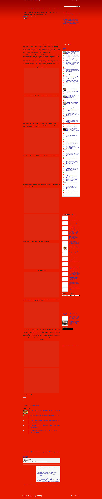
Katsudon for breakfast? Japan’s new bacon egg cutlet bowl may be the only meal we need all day (74, 247)
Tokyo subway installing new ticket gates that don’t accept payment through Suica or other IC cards (72, 125)
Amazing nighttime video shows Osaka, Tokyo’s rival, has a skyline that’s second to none (52, 452)
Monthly (64, 48)
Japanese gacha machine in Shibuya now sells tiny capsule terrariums (72, 110)
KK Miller (24, 16)
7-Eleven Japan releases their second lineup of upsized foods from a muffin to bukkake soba (74, 317)
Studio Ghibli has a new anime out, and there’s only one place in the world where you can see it (72, 169)
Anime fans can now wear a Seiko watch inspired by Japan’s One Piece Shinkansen (72, 56)
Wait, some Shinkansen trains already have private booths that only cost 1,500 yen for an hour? (71, 17)
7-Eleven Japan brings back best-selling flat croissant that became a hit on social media (72, 114)
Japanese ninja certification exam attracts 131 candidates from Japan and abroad (72, 187)
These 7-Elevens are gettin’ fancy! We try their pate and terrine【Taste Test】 (73, 278)
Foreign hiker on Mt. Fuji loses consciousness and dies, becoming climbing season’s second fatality (47, 473)
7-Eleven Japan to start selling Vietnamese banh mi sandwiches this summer (74, 263)
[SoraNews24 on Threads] (68, 0)
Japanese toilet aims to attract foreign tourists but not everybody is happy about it (72, 154)
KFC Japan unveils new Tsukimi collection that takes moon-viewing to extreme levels (71, 23)
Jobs (79, 8)
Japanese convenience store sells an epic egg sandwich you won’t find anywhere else (74, 232)
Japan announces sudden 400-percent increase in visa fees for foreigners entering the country (72, 162)
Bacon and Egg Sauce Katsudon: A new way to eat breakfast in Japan (73, 237)
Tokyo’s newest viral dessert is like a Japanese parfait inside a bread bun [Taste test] (72, 158)
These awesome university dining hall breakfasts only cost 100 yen (74, 283)
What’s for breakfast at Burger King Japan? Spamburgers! (74, 216)
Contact (69, 345)
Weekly (64, 47)
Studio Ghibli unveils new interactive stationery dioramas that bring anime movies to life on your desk (72, 81)
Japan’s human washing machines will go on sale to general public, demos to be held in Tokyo (72, 166)
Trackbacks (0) (25, 456)
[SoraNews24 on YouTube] (70, 0)
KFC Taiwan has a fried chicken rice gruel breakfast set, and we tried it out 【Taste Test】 (74, 268)
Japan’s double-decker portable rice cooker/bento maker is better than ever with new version (71, 14)
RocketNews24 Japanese (76, 0)
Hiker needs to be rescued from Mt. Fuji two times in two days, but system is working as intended (72, 77)
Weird (72, 8)
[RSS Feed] (71, 0)
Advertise (24, 496)
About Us (63, 345)
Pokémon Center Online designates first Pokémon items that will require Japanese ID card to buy (72, 143)
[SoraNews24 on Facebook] (65, 0)
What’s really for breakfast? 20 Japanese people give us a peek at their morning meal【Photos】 (74, 273)
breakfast (32, 405)
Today (64, 45)
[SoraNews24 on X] (69, 0)
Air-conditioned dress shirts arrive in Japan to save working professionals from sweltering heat (72, 133)
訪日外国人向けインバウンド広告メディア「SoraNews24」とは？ (69, 314)
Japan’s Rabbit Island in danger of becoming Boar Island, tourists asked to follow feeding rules (72, 107)
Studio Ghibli (76, 8)
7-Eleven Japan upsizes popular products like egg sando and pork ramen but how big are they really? (74, 223)
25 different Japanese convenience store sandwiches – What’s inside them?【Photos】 (74, 242)
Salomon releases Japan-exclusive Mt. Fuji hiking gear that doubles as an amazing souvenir (72, 191)
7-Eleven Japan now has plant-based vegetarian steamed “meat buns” (74, 288)
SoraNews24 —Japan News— (34, 4)
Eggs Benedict (36, 405)
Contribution (74, 345)
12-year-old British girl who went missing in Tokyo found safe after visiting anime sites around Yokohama (72, 89)
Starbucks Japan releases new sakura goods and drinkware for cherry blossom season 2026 (72, 176)
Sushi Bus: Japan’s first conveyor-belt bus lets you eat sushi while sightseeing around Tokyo (72, 52)
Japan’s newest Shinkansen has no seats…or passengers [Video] (72, 180)
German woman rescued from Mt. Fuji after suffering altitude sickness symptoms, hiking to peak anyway (47, 478)
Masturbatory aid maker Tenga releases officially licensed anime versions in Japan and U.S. (71, 25)
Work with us (32, 496)
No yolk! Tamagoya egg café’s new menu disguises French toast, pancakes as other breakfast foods (74, 258)
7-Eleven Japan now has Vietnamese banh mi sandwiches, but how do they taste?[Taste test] (74, 228)
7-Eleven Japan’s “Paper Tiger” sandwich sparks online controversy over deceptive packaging (74, 253)
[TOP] (27, 8)
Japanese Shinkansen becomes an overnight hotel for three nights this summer (72, 140)
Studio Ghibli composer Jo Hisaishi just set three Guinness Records (72, 103)
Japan (25, 405)
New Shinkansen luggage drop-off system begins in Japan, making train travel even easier (72, 147)
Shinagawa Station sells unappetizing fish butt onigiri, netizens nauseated (31, 452)
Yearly (64, 49)
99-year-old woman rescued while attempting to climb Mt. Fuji (71, 74)
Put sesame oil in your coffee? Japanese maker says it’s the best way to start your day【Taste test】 (72, 194)
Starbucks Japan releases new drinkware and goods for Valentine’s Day (72, 173)
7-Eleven (28, 405)
